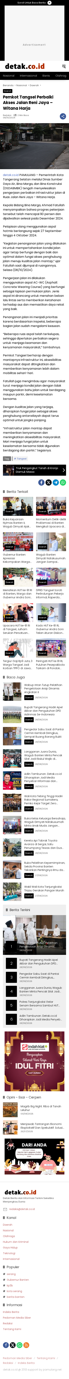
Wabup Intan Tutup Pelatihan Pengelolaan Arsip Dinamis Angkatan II (43, 688)
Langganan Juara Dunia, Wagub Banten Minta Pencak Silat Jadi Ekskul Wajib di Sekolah (43, 757)
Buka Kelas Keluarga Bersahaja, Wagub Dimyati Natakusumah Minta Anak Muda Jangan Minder (45, 824)
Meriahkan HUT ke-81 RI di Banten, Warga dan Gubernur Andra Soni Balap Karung (17, 594)
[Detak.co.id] (25, 66)
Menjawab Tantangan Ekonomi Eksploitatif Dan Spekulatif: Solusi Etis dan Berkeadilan (42, 1126)
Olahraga (9, 1236)
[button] (64, 66)
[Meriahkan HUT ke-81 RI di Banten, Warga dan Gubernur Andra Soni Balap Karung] (18, 577)
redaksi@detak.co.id (22, 1209)
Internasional (11, 1259)
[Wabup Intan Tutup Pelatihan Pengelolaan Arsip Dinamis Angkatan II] (12, 691)
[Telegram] (56, 482)
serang (11, 1274)
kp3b (10, 1285)
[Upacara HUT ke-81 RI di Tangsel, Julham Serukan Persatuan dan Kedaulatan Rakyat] (18, 612)
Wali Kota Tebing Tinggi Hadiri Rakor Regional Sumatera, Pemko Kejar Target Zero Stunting (43, 801)
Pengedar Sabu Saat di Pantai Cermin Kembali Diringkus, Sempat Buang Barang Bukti (44, 733)
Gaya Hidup (10, 1247)
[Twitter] (48, 482)
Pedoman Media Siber (17, 1318)
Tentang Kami (12, 1329)
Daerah (7, 90)
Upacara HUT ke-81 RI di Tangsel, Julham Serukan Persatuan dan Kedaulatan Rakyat (16, 629)
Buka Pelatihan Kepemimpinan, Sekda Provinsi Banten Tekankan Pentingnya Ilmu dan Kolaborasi (44, 868)
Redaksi (7, 115)
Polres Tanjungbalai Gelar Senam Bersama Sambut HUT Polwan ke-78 (39, 1003)
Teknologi (9, 1253)
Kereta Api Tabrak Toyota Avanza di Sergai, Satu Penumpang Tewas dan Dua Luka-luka (43, 846)
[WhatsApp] (63, 482)
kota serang (14, 1291)
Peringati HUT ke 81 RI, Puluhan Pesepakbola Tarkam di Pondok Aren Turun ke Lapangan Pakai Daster (50, 664)
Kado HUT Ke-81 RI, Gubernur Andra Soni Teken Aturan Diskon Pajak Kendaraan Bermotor (49, 629)
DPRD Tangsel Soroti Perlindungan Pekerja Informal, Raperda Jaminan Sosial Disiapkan (49, 594)
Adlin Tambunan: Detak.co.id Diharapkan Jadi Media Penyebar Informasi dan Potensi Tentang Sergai (43, 779)
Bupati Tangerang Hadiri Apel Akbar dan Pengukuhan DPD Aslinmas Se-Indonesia (43, 710)
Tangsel (21, 458)
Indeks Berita (11, 1312)
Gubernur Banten (18, 1280)
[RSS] (26, 1345)
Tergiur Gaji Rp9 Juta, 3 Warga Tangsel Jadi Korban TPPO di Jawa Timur (17, 664)
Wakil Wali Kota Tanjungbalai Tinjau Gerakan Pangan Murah (44, 888)
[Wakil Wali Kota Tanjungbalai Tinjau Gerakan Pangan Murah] (12, 892)
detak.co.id (11, 175)
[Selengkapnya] (34, 1192)
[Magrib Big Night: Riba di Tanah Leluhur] (10, 1110)
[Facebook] (41, 482)
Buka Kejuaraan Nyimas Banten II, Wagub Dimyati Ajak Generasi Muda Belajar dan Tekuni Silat (18, 523)
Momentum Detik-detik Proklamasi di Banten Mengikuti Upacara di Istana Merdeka (51, 523)
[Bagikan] (63, 116)
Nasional (8, 1230)
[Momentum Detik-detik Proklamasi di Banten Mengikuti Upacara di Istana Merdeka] (51, 506)
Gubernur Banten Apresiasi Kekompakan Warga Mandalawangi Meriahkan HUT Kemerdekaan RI (16, 558)
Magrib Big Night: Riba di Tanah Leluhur (41, 1108)
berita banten (15, 1297)
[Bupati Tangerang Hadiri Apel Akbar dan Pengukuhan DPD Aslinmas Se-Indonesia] (12, 714)
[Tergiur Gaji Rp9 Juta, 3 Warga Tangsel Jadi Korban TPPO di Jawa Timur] (18, 648)
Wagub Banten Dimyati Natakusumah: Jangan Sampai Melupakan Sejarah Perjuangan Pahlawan (51, 558)
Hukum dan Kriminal (16, 1242)
